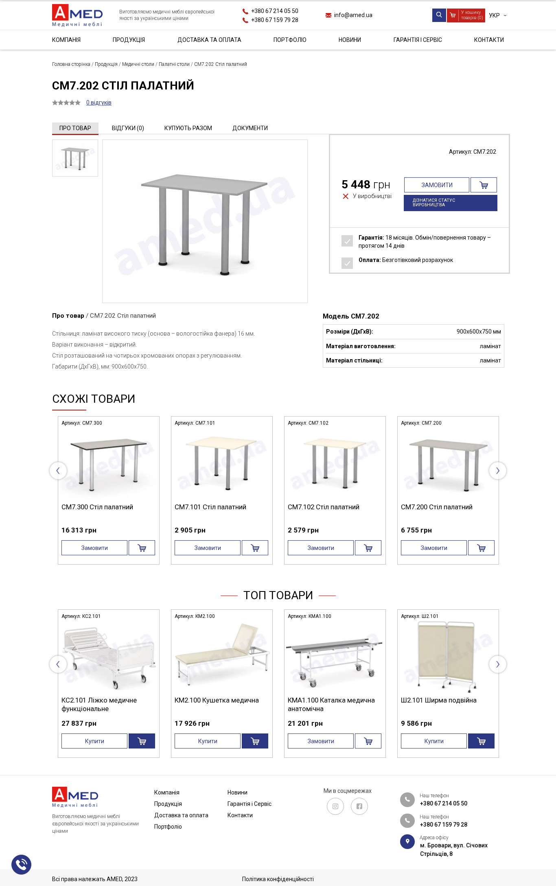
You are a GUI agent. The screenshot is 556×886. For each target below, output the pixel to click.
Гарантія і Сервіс (418, 40)
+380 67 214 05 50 (274, 11)
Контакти (489, 40)
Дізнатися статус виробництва (434, 202)
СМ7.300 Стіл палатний (97, 507)
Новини (350, 40)
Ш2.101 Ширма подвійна (439, 700)
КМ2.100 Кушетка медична (217, 700)
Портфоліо (290, 40)
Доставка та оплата (209, 40)
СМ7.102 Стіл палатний (323, 507)
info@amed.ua (353, 15)
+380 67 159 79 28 (274, 19)
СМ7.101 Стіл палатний (210, 507)
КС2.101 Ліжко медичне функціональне (99, 704)
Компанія (66, 40)
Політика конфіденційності (278, 879)
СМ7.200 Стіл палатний (437, 507)
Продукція (129, 40)
